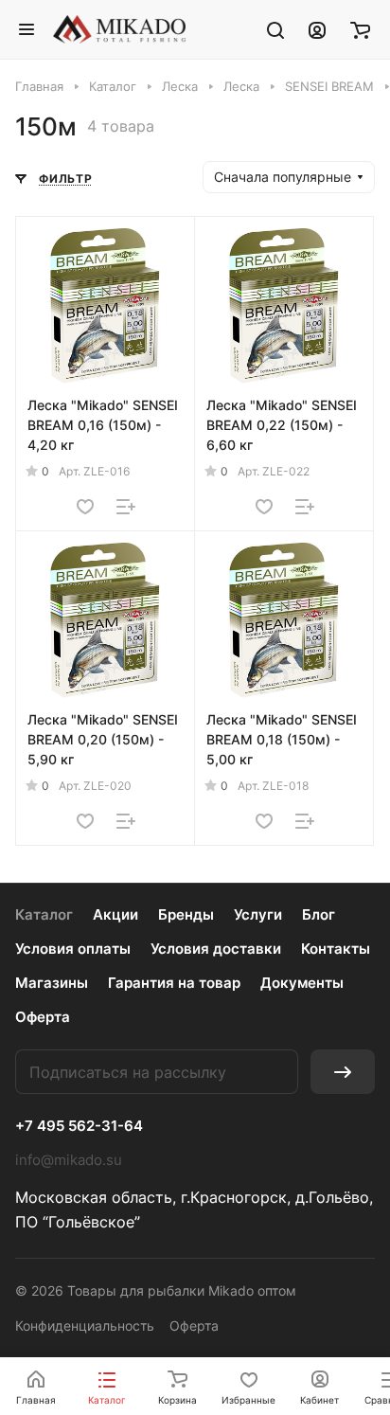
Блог (318, 914)
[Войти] (317, 29)
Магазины (51, 983)
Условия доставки (216, 949)
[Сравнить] (126, 507)
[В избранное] (85, 507)
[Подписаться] (342, 1071)
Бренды (186, 914)
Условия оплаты (73, 949)
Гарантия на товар (174, 983)
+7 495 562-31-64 (79, 1126)
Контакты (335, 949)
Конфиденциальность (84, 1325)
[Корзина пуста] (360, 29)
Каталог (44, 914)
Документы (302, 983)
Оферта (42, 1017)
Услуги (258, 914)
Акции (115, 914)
